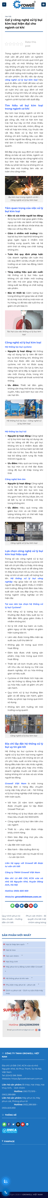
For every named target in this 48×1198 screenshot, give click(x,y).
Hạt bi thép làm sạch (15, 944)
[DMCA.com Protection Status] (9, 1130)
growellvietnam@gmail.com (23, 1030)
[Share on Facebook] (17, 906)
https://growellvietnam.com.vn (26, 1078)
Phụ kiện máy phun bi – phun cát (20, 985)
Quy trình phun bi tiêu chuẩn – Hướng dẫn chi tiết (12, 919)
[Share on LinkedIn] (35, 906)
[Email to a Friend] (26, 906)
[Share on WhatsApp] (12, 906)
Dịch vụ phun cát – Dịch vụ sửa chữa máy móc (24, 991)
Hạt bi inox (10, 950)
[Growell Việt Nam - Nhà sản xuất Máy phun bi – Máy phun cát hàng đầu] (24, 4)
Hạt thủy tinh (12, 961)
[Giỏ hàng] (43, 4)
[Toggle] (28, 943)
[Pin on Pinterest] (31, 906)
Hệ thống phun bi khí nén (17, 978)
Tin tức (8, 16)
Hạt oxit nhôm (12, 956)
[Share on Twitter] (22, 906)
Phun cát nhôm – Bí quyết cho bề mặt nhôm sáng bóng (36, 919)
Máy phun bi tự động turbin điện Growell (24, 967)
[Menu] (4, 4)
